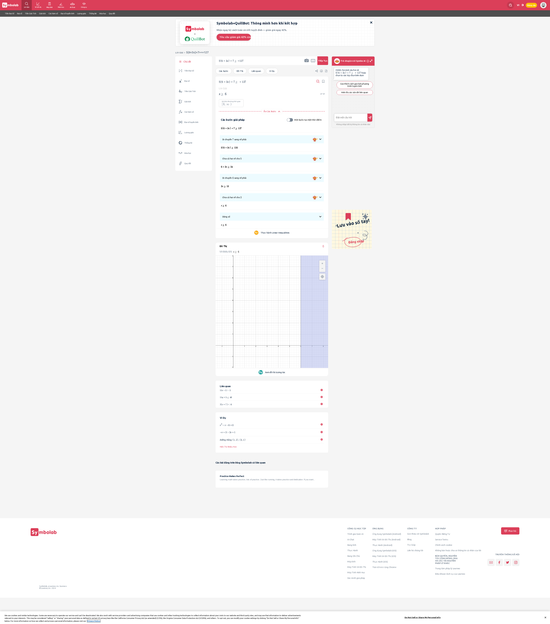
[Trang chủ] (44, 536)
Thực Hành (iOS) (380, 561)
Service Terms (441, 539)
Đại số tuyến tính (191, 122)
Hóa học (187, 153)
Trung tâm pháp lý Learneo (447, 568)
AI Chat (350, 539)
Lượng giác (189, 132)
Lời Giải (179, 52)
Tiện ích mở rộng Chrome (384, 567)
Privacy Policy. (93, 621)
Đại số (187, 81)
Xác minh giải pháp (356, 578)
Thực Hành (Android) (382, 545)
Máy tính (351, 561)
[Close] (545, 617)
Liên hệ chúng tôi (415, 550)
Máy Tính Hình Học (356, 572)
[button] (306, 62)
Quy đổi (187, 163)
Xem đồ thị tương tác (275, 372)
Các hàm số (189, 112)
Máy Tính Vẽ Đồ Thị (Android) (386, 539)
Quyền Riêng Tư (442, 534)
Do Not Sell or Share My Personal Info (423, 617)
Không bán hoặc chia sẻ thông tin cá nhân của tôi (458, 550)
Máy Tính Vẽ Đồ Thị (356, 567)
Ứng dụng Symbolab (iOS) (384, 550)
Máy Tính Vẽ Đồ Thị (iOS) (384, 556)
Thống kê (188, 143)
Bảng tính (351, 545)
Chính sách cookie (443, 545)
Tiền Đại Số (189, 71)
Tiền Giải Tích (190, 91)
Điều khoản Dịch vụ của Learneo (450, 574)
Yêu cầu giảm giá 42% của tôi (235, 37)
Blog (409, 539)
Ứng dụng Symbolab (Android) (386, 534)
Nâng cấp (531, 5)
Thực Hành (352, 550)
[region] (275, 617)
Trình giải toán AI (355, 534)
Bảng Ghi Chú (353, 556)
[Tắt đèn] (522, 5)
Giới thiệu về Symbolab (418, 534)
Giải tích (187, 102)
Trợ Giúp (411, 545)
